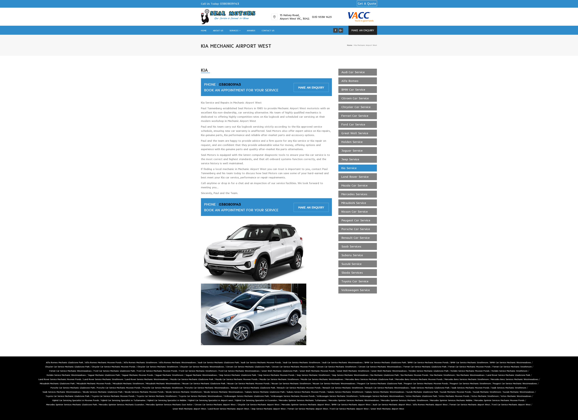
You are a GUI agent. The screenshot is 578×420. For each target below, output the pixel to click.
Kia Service (349, 168)
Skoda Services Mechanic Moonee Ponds (144, 392)
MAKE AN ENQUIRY (362, 30)
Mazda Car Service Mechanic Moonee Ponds (236, 379)
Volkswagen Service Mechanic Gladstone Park (246, 396)
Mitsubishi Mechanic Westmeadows (163, 383)
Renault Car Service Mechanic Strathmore (343, 387)
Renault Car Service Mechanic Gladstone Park (253, 387)
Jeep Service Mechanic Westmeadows (350, 375)
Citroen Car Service (355, 98)
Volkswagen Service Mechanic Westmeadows (382, 396)
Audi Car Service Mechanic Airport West (392, 404)
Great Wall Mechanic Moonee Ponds (317, 371)
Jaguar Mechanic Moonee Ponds (137, 375)
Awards (251, 30)
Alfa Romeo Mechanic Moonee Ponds (103, 362)
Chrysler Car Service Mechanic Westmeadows (202, 366)
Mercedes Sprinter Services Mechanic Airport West (306, 404)
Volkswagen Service (355, 290)
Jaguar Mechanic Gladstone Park (104, 375)
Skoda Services (352, 272)
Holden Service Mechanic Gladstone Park (429, 371)
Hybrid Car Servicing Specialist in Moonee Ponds (75, 400)
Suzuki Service (351, 264)
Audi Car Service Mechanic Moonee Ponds (261, 362)
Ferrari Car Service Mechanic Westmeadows (70, 371)
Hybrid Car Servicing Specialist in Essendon (256, 400)
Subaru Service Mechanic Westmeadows (384, 392)
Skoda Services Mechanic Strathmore (184, 392)
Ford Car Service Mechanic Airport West (511, 404)
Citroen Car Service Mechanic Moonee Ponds (293, 366)
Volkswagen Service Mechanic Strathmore (337, 396)
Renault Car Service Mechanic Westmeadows (387, 387)
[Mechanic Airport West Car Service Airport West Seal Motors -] (228, 17)
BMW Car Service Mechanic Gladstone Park (385, 362)
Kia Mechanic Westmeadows (471, 375)
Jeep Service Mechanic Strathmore (313, 375)
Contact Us (268, 30)
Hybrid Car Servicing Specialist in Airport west (210, 400)
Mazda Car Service (354, 185)
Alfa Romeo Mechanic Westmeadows (177, 362)
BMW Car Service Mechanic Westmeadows (510, 362)
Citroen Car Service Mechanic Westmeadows (380, 366)
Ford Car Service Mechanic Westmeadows (239, 371)
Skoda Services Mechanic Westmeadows (223, 392)
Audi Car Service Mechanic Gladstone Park (218, 362)
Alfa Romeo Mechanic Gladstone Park (64, 362)
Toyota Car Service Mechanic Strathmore (157, 396)
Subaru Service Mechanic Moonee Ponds (306, 392)
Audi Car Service (353, 72)
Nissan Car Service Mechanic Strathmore (291, 383)
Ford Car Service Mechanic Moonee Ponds (157, 371)
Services (234, 30)
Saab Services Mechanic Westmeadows (62, 392)
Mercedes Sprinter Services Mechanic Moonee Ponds (499, 400)
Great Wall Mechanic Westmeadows (389, 371)
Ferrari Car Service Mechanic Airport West (470, 404)
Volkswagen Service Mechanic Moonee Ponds (293, 396)
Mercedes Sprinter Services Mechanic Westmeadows (354, 400)
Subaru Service (352, 255)
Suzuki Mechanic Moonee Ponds (455, 392)
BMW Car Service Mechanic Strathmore (469, 362)
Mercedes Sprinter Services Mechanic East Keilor (169, 404)
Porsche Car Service (355, 229)
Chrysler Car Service (356, 107)
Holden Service (352, 142)
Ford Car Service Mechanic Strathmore (198, 371)
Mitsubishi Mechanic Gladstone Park (57, 383)
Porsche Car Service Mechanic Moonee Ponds (118, 387)
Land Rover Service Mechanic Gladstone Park (508, 375)
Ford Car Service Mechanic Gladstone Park (114, 371)
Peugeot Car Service (355, 220)
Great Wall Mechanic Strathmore (353, 371)
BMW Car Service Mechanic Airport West (351, 404)
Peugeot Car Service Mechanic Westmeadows (515, 383)
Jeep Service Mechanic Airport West (268, 408)
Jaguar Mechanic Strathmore (169, 375)
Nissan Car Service (354, 211)
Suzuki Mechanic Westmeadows (518, 392)
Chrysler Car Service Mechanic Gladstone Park (67, 366)
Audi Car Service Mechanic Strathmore (301, 362)
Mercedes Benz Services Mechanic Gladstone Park (369, 379)
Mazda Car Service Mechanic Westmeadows (322, 379)
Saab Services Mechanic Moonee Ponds (470, 387)
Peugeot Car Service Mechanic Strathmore (470, 383)
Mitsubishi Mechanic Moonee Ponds (94, 383)
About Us (218, 30)
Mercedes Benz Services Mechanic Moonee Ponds (419, 379)
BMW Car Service (353, 89)
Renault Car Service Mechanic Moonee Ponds (299, 387)
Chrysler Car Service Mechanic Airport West (259, 404)
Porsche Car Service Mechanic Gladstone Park (73, 387)
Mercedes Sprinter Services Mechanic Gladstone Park (71, 404)
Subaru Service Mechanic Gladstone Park (265, 392)
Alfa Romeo (349, 81)
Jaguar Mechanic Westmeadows (201, 375)
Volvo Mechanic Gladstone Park (421, 396)
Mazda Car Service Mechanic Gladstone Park (191, 379)
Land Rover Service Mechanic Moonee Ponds (60, 379)
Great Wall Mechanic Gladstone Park (280, 371)
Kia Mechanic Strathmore (442, 375)
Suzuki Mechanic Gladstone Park (422, 392)
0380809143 (229, 3)
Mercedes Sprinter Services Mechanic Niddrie (451, 400)
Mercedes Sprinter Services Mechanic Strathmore (404, 400)
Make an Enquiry (311, 87)
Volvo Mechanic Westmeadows (516, 396)
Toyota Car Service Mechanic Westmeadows (200, 396)
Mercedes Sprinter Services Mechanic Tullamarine (303, 400)
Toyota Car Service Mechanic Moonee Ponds (113, 396)
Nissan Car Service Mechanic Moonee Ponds (248, 383)
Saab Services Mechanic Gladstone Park (430, 387)
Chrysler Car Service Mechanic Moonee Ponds (113, 366)
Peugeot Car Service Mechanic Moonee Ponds (426, 383)
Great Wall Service (354, 133)
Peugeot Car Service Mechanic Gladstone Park (379, 383)
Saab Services (351, 246)
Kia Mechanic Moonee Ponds (414, 375)
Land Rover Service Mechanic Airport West (228, 408)
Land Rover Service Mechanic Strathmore (103, 379)
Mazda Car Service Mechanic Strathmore (279, 379)
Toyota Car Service (354, 281)
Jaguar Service (352, 150)
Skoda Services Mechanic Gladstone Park (103, 392)
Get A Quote (367, 3)
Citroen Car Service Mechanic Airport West (215, 404)
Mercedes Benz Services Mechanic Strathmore (467, 379)
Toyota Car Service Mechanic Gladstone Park (67, 396)
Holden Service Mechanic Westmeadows (66, 375)
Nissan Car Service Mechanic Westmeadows (334, 383)
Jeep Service (350, 159)
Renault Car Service (355, 238)
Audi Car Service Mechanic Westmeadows (342, 362)
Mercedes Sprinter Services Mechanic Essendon (121, 404)
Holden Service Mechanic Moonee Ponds (470, 371)
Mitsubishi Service (353, 203)
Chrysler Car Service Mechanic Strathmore (157, 366)
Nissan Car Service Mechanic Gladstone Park (203, 383)
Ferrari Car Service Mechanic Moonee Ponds (470, 366)
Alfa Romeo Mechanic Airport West (430, 404)
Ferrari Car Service (354, 116)
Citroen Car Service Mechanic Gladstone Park (248, 366)
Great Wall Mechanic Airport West (189, 408)
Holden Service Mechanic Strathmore (509, 371)
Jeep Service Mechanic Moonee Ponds (276, 375)
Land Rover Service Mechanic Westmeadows (146, 379)
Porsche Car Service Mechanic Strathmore (163, 387)
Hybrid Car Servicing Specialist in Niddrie (167, 400)
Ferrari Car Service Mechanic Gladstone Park (425, 366)
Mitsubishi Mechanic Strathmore (128, 383)
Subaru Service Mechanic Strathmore (345, 392)
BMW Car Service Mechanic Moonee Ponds (428, 362)
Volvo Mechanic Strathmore (485, 396)
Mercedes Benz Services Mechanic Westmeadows (514, 379)
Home (204, 30)
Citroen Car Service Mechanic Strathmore (336, 366)
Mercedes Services (354, 194)
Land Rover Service (355, 177)
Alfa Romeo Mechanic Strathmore (140, 362)
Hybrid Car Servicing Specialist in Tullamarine (123, 400)
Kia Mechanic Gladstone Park (385, 375)
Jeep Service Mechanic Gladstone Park (237, 375)
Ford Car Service (353, 124)
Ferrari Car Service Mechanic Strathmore (512, 366)
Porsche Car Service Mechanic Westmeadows (207, 387)
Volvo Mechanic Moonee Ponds (454, 396)
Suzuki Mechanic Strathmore (487, 392)
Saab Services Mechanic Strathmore (508, 387)
